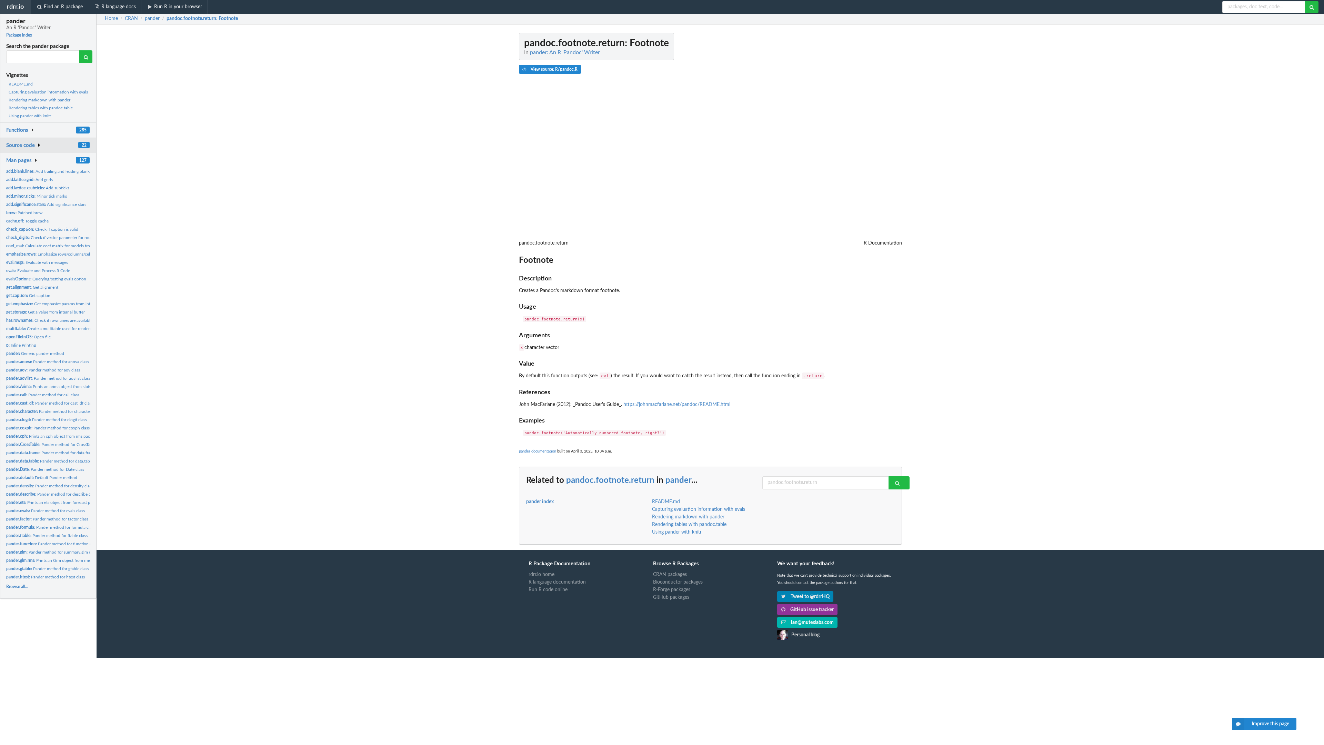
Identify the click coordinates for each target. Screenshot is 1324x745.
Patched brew (24, 213)
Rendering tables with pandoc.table (41, 108)
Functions (17, 130)
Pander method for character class (53, 411)
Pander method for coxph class (48, 428)
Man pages (19, 160)
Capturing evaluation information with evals (48, 92)
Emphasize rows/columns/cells (49, 254)
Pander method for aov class (43, 370)
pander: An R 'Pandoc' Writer (565, 52)
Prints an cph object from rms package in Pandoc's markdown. (73, 436)
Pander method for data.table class (54, 461)
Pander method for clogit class (46, 420)
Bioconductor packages (678, 582)
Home (111, 18)
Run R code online (548, 589)
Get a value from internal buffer (45, 312)
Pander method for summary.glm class (52, 552)
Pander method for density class (49, 486)
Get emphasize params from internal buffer (58, 304)
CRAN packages (670, 574)
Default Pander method (41, 478)
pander (678, 480)
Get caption (28, 296)
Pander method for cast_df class (49, 403)
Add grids (29, 180)
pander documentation (537, 451)
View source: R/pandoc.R (554, 69)
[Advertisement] (850, 136)
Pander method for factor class (47, 519)
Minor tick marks (36, 196)
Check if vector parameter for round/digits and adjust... (68, 238)
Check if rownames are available (49, 320)
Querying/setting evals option (46, 279)
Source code (20, 145)
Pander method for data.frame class (56, 453)
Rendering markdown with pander (39, 100)
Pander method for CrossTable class (56, 445)
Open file (28, 337)
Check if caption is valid (42, 229)
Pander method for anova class (47, 362)
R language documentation (557, 582)
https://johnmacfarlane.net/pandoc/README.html (676, 404)
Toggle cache (27, 221)
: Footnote (202, 18)
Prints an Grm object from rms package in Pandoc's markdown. (78, 560)
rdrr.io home (541, 574)
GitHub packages (671, 597)
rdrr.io (15, 7)
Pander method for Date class (45, 469)
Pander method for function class (52, 544)
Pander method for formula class (50, 527)
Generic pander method (35, 353)
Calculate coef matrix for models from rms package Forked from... (74, 246)
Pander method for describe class (51, 494)
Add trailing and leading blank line (51, 171)
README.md (21, 84)
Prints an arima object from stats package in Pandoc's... (69, 387)
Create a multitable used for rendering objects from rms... (68, 329)
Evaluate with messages (37, 262)
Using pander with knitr (30, 116)
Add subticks (37, 188)
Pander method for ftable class (47, 536)
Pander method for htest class (45, 577)
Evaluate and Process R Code (38, 271)
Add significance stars (46, 204)
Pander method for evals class (45, 511)
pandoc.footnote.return (610, 480)
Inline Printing (21, 345)
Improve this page (1270, 724)
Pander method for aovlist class (48, 378)
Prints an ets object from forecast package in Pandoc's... (67, 502)
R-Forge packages (671, 589)
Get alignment (32, 287)
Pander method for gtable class (47, 569)
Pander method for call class (42, 395)
